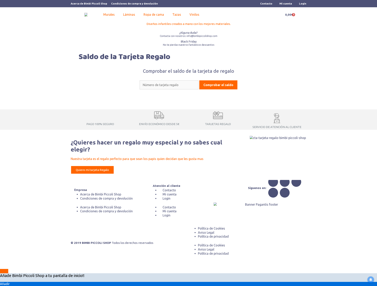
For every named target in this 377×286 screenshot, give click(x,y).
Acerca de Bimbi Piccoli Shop (89, 3)
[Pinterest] (273, 193)
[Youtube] (285, 193)
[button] (111, 15)
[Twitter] (285, 182)
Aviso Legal (206, 232)
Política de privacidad (213, 236)
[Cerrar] (4, 271)
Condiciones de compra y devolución (134, 3)
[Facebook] (273, 182)
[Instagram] (296, 182)
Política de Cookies (211, 228)
